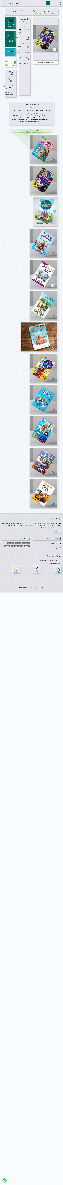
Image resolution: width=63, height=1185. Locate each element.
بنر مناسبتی (18, 543)
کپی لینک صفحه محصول (9, 93)
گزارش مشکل (10, 73)
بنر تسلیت (27, 546)
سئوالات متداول (10, 80)
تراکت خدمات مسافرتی (28, 11)
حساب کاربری (55, 543)
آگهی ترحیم (10, 543)
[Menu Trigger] (48, 3)
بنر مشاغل (7, 546)
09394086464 (43, 560)
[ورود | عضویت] (9, 3)
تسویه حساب (55, 548)
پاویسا (54, 11)
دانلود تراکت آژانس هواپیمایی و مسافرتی (31, 107)
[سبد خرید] (4, 3)
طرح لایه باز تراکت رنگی (44, 11)
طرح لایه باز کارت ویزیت (17, 546)
